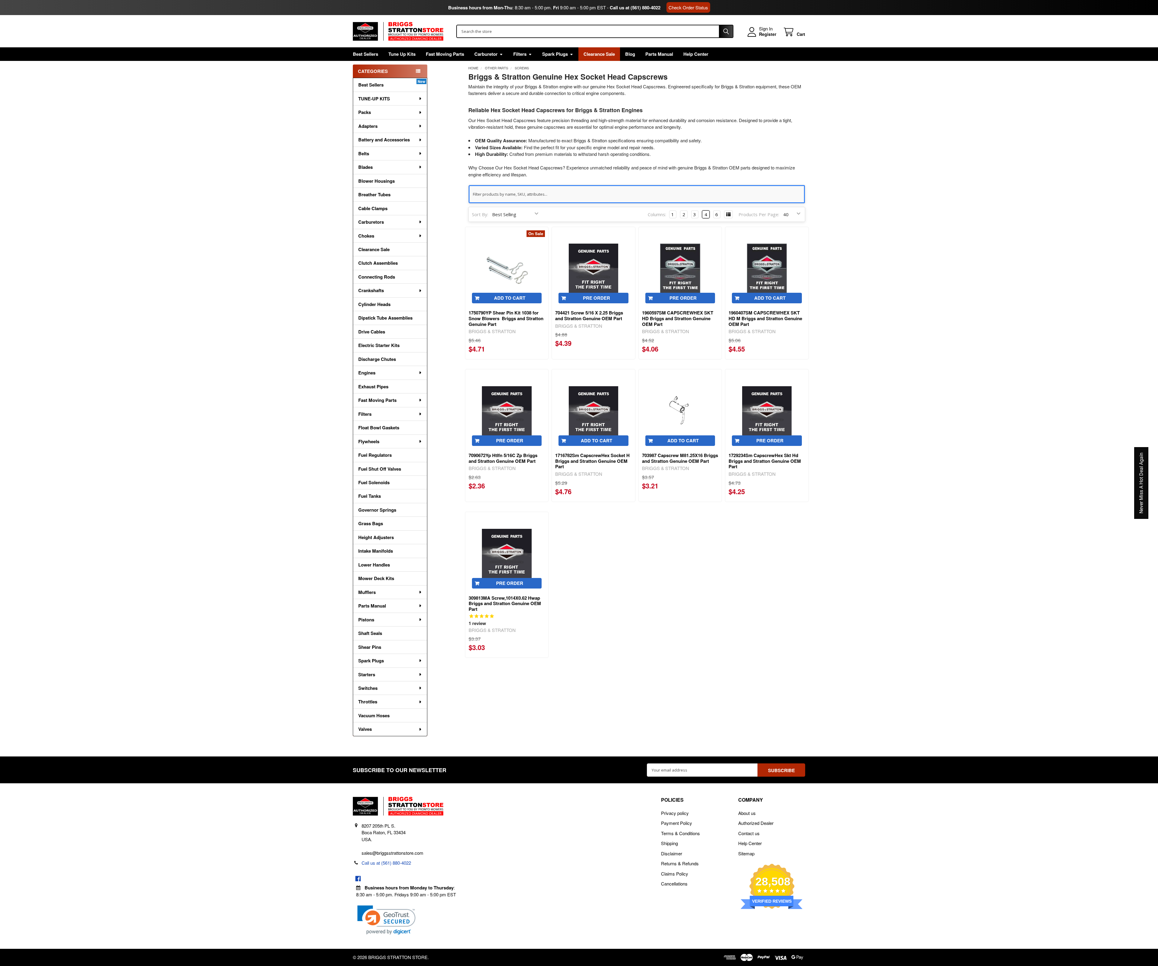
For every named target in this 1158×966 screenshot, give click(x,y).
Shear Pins (369, 647)
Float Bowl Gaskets (378, 427)
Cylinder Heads (374, 304)
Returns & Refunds (680, 863)
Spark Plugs (555, 54)
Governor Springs (377, 510)
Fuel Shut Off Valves (379, 469)
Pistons (366, 619)
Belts (363, 153)
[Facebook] (358, 878)
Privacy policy (675, 813)
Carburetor (486, 54)
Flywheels (368, 441)
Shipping (669, 843)
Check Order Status (688, 7)
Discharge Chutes (377, 359)
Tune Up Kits (402, 54)
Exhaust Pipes (373, 386)
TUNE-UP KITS (374, 98)
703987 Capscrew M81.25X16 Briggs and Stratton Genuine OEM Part (680, 458)
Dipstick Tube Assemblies (385, 317)
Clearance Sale (599, 54)
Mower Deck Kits (376, 578)
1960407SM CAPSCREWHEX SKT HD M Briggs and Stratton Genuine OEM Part (765, 318)
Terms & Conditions (680, 833)
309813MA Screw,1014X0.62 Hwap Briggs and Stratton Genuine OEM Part (505, 604)
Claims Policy (674, 873)
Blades (365, 167)
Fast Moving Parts (445, 54)
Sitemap (746, 853)
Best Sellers (365, 54)
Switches (368, 688)
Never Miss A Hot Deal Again (1141, 483)
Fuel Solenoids (374, 482)
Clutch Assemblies (378, 263)
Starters (366, 674)
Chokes (366, 235)
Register (767, 34)
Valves (365, 729)
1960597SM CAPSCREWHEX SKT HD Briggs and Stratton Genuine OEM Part (677, 318)
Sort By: (480, 214)
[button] (386, 920)
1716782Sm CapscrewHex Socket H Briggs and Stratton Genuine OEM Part (592, 461)
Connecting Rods (376, 276)
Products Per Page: (759, 214)
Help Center (695, 54)
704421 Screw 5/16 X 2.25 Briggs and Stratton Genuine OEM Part (589, 315)
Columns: (657, 214)
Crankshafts (371, 290)
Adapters (368, 126)
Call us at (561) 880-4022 (635, 7)
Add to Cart (509, 298)
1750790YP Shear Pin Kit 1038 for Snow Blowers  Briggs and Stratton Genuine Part (506, 318)
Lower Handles (374, 564)
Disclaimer (671, 853)
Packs (364, 112)
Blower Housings (376, 181)
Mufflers (367, 592)
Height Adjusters (376, 537)
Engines (366, 372)
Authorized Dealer (756, 823)
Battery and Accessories (384, 139)
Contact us (749, 833)
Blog (630, 54)
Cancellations (674, 883)
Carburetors (371, 222)
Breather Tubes (374, 194)
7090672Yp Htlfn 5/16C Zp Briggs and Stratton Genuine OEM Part (503, 458)
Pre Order (596, 298)
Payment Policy (676, 823)
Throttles (367, 701)
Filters (520, 54)
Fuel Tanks (369, 496)
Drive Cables (371, 331)
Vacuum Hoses (374, 715)
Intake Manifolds (375, 551)
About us (747, 813)
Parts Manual (659, 54)
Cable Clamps (373, 208)
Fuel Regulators (375, 455)
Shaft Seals (370, 633)
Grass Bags (370, 523)
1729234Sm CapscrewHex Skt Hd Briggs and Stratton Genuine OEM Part (765, 461)
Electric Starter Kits (379, 345)
